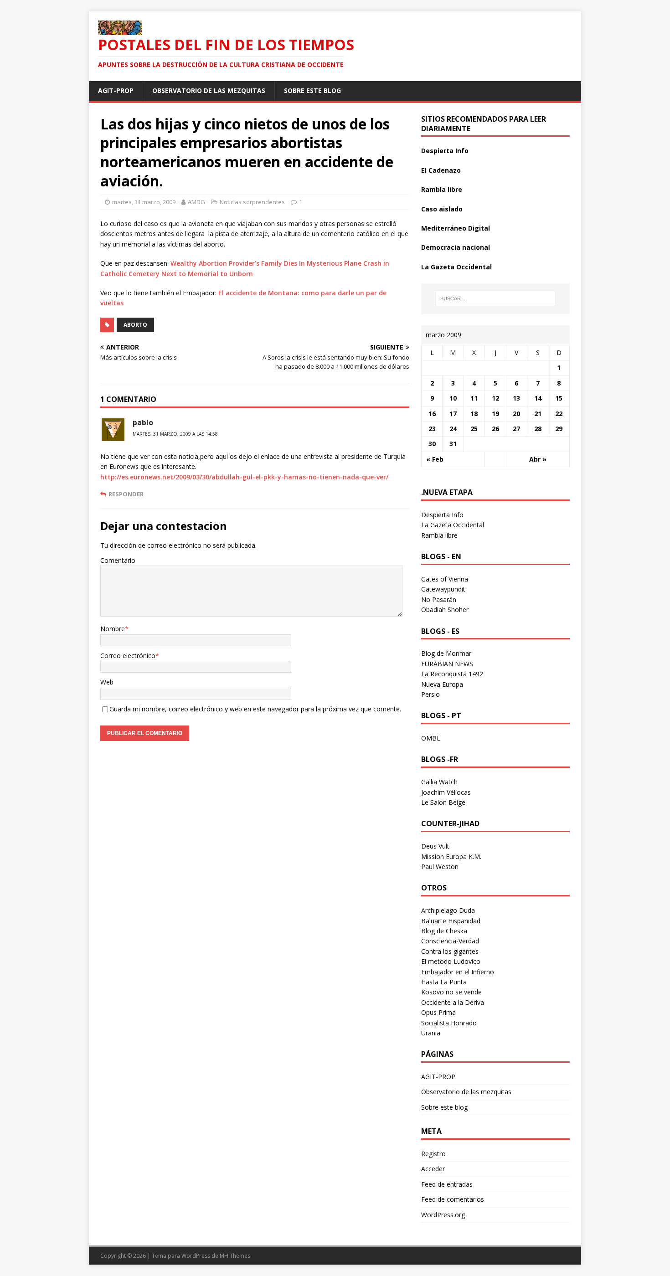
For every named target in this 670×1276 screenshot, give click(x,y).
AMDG (196, 202)
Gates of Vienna (444, 579)
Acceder (433, 1168)
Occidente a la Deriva (452, 1002)
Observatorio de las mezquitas (208, 90)
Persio (430, 694)
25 (474, 428)
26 (495, 428)
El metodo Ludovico (450, 961)
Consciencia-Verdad (450, 940)
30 (432, 443)
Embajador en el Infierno (457, 971)
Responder (126, 494)
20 (516, 413)
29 (558, 428)
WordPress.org (443, 1214)
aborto (135, 325)
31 (453, 443)
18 (474, 413)
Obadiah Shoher (445, 609)
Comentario (117, 560)
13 (516, 398)
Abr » (537, 459)
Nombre (112, 628)
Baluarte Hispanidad (450, 920)
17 (453, 413)
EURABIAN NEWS (447, 663)
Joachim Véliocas (446, 792)
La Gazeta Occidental (456, 266)
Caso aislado (442, 209)
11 (474, 398)
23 (432, 428)
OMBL (430, 738)
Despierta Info (445, 150)
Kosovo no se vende (451, 992)
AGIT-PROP (116, 90)
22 (558, 413)
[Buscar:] (495, 298)
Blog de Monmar (446, 653)
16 (432, 413)
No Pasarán (438, 599)
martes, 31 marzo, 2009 (143, 202)
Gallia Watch (439, 781)
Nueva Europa (442, 684)
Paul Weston (440, 866)
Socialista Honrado (449, 1023)
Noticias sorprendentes (252, 202)
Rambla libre (441, 189)
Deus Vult (435, 846)
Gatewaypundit (443, 589)
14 (537, 398)
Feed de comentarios (452, 1199)
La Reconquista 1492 (452, 673)
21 (537, 413)
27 (516, 428)
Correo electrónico (127, 655)
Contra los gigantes (450, 951)
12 (495, 398)
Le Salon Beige (443, 802)
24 (453, 428)
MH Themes (235, 1256)
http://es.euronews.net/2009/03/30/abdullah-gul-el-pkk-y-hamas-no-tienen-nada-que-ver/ (244, 477)
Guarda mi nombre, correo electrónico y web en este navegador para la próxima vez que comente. (255, 709)
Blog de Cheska (444, 930)
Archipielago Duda (448, 910)
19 (495, 413)
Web (106, 682)
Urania (430, 1033)
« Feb (434, 459)
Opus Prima (438, 1012)
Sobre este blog (312, 90)
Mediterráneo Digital (455, 228)
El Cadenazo (441, 170)
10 (453, 398)
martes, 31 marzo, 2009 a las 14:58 (175, 434)
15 (558, 398)
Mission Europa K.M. (451, 856)
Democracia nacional (455, 247)
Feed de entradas (447, 1184)
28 (537, 428)
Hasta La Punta (444, 982)
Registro (433, 1153)
